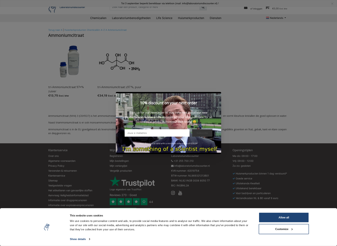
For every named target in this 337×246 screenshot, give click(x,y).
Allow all (284, 217)
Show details (78, 239)
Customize (281, 228)
